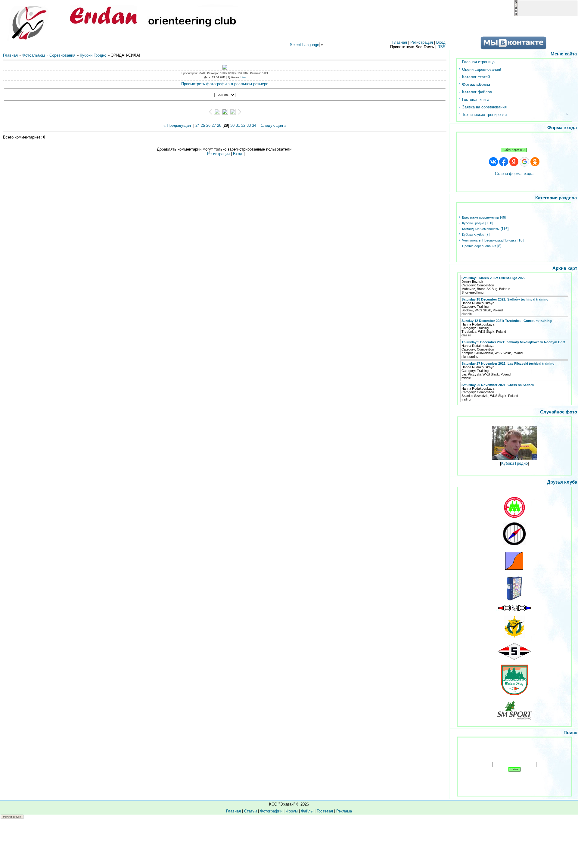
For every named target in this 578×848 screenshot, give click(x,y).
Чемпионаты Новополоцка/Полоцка (489, 240)
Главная (399, 42)
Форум (292, 811)
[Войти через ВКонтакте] (493, 161)
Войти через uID (514, 149)
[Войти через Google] (524, 162)
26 (208, 125)
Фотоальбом (33, 55)
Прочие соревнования (479, 246)
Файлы (307, 811)
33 (249, 125)
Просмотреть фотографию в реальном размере (224, 84)
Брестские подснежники (480, 217)
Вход (441, 42)
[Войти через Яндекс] (513, 161)
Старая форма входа (514, 173)
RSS (441, 47)
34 (254, 125)
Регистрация (421, 42)
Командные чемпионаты (480, 229)
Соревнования (62, 55)
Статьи (250, 811)
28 (219, 125)
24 (197, 125)
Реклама (344, 811)
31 (238, 125)
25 (203, 125)
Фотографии (271, 811)
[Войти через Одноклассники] (534, 161)
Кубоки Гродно (93, 55)
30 (232, 125)
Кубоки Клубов (473, 234)
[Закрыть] (516, 15)
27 (214, 125)
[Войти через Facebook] (503, 161)
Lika (243, 77)
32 (243, 125)
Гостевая (325, 811)
